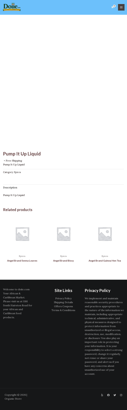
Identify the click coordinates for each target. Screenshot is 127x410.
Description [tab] (10, 187)
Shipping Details (63, 302)
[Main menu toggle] (121, 7)
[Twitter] (115, 395)
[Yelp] (102, 395)
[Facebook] (108, 395)
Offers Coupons (63, 306)
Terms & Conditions (63, 310)
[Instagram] (121, 395)
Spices (17, 172)
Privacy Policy (63, 298)
